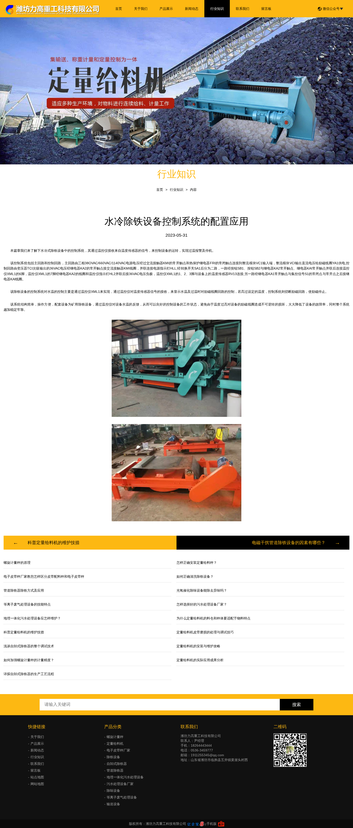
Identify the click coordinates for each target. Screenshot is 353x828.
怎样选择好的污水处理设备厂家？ (201, 604)
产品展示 (166, 9)
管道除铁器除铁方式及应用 (24, 590)
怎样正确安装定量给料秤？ (196, 562)
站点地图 (37, 777)
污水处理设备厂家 (120, 784)
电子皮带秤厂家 (118, 750)
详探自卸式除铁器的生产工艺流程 (29, 674)
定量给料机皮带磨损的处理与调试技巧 (205, 632)
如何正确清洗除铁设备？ (194, 576)
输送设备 (113, 804)
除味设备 (113, 790)
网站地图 (37, 784)
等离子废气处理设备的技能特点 (27, 604)
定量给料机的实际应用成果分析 (200, 660)
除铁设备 (113, 757)
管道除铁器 (115, 770)
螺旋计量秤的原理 (17, 562)
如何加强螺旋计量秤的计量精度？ (29, 660)
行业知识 (217, 9)
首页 (118, 9)
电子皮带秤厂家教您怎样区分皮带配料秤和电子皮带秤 (44, 576)
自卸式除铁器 (117, 764)
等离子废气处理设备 (122, 797)
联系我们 (242, 9)
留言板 (266, 9)
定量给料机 (115, 743)
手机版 (212, 824)
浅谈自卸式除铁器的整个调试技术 (29, 646)
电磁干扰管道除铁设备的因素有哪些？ (288, 542)
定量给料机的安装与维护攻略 (198, 646)
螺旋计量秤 (115, 737)
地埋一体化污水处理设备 (125, 777)
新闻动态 (191, 9)
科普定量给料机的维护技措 (53, 542)
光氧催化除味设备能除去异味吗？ (201, 590)
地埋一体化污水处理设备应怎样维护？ (32, 618)
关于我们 (140, 9)
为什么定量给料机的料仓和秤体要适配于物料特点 (213, 618)
